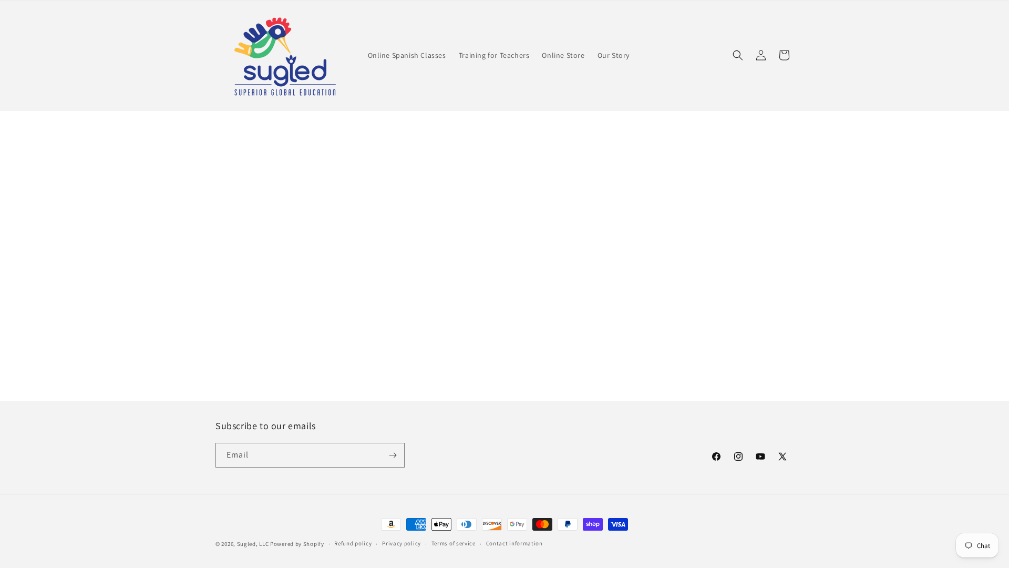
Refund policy (353, 543)
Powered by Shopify (297, 543)
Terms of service (453, 543)
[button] (737, 55)
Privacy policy (401, 543)
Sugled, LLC (253, 543)
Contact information (514, 543)
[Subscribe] (392, 455)
